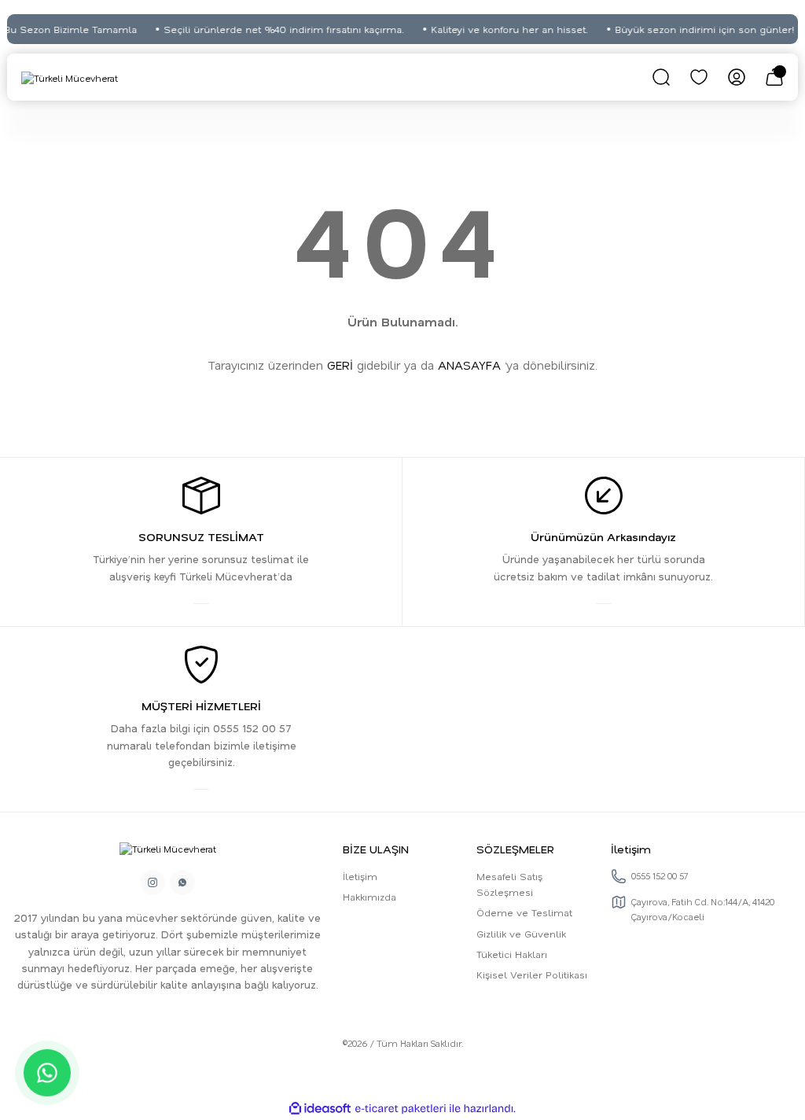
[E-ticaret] (401, 1108)
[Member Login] (736, 77)
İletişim (360, 876)
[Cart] (774, 77)
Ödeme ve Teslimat (524, 912)
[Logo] (69, 77)
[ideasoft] (320, 1109)
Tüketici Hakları (511, 954)
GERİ (340, 365)
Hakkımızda (369, 896)
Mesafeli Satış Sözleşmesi (509, 884)
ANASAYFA (469, 365)
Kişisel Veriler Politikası (531, 974)
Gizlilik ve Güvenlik (521, 933)
